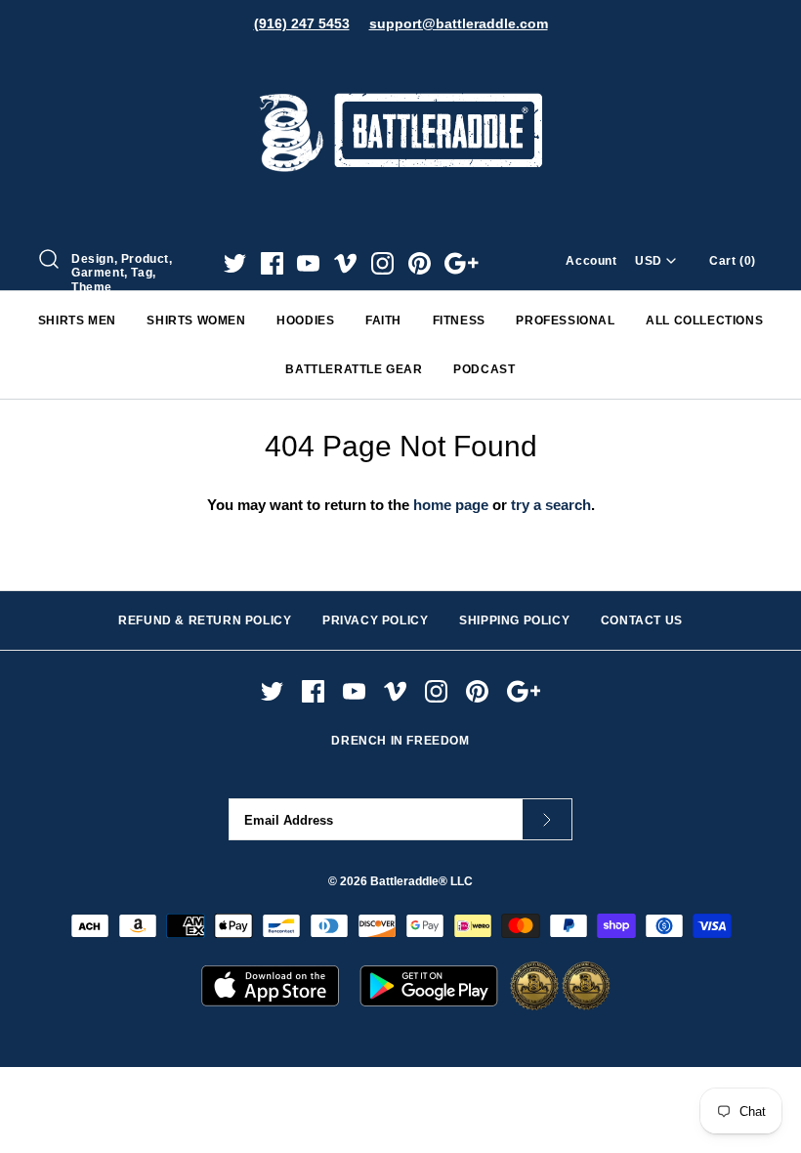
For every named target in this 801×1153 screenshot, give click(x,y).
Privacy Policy (375, 620)
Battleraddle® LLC (421, 881)
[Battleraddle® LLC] (400, 66)
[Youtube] (308, 263)
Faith (383, 320)
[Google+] (461, 263)
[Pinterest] (419, 263)
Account (591, 261)
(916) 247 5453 (302, 23)
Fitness (459, 320)
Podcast (484, 369)
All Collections (704, 320)
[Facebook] (272, 263)
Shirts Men (77, 320)
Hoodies (305, 320)
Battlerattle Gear (353, 369)
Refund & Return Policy (204, 620)
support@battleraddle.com (458, 23)
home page (450, 504)
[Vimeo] (345, 263)
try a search (551, 504)
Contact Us (642, 620)
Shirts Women (196, 320)
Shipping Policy (514, 620)
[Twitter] (235, 263)
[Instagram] (382, 263)
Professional (565, 320)
